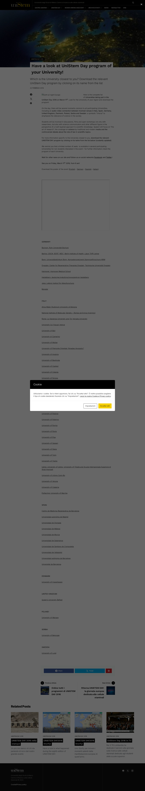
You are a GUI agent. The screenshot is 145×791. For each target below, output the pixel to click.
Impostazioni (90, 406)
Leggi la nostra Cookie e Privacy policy (95, 396)
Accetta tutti (105, 406)
